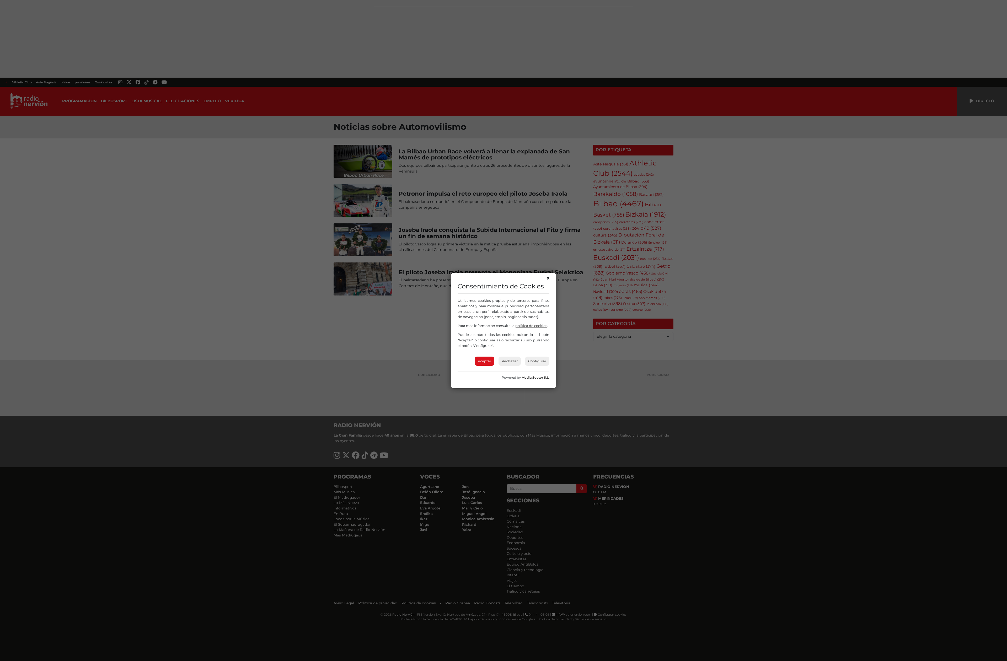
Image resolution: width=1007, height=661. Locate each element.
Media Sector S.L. (535, 377)
